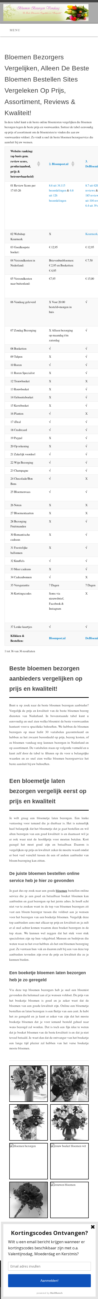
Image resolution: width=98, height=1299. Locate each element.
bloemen (61, 890)
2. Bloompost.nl (59, 164)
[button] (37, 164)
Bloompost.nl (57, 638)
